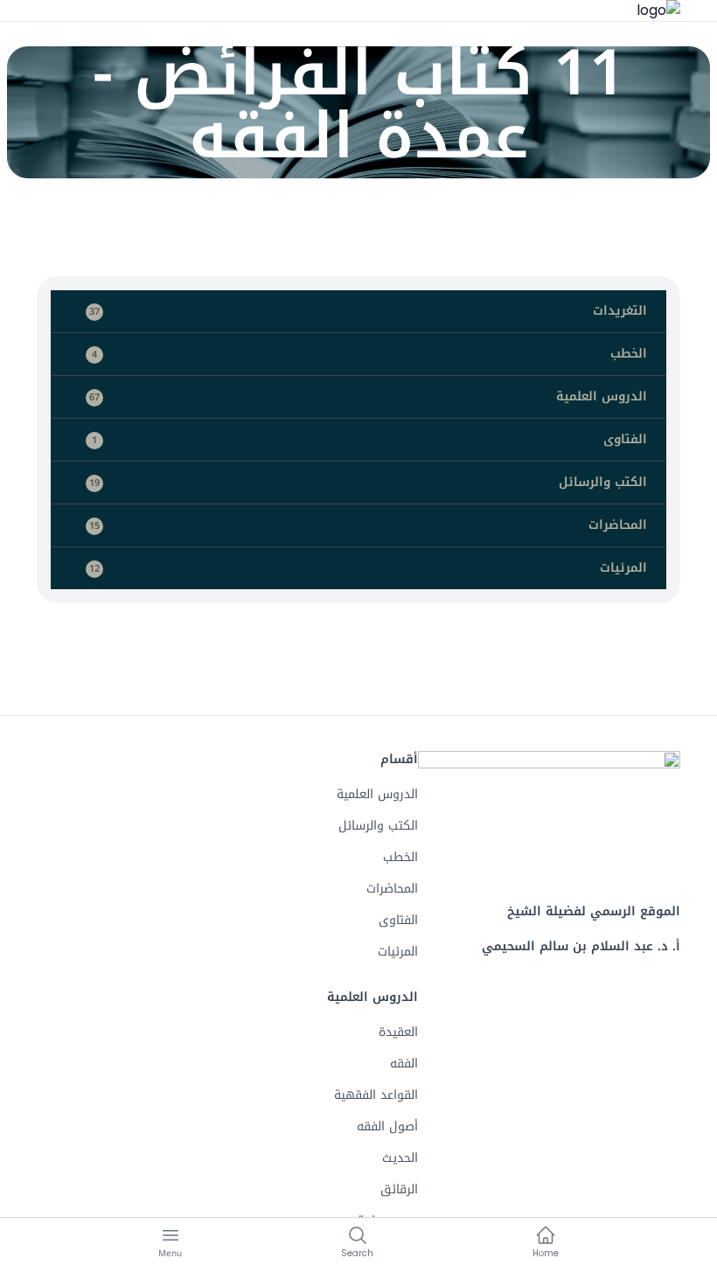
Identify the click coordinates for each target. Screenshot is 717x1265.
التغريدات (368, 311)
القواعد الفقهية (376, 1095)
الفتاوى (369, 439)
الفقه (404, 1063)
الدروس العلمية (368, 396)
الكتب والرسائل (368, 482)
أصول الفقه (387, 1126)
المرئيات (368, 568)
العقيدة (398, 1032)
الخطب (369, 353)
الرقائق (399, 1189)
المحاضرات (368, 525)
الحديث (400, 1158)
